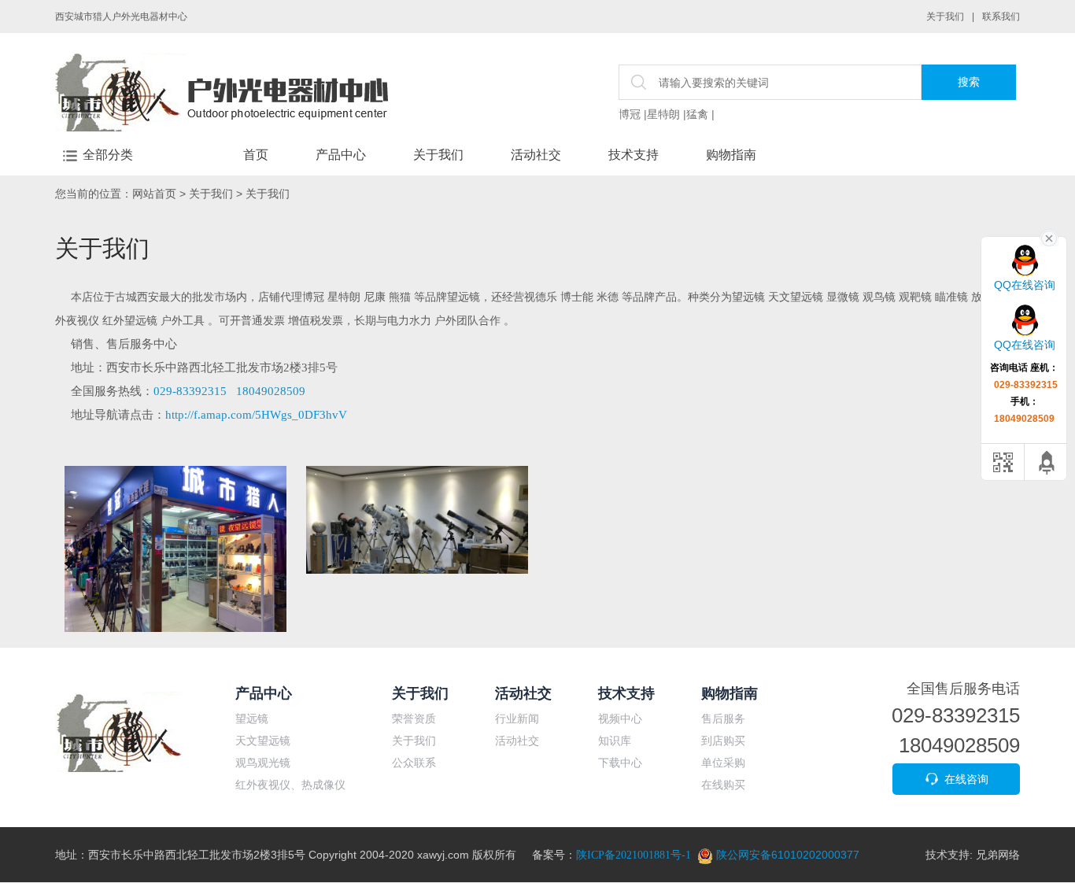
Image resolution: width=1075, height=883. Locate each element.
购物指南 (731, 154)
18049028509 (270, 391)
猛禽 (697, 114)
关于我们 (945, 16)
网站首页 (154, 193)
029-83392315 (190, 391)
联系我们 (1001, 16)
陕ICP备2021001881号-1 (633, 855)
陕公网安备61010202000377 (786, 854)
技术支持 (633, 154)
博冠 (630, 114)
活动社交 (536, 154)
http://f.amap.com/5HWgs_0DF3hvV (256, 414)
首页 (255, 154)
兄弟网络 (998, 854)
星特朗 (663, 114)
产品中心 (341, 154)
